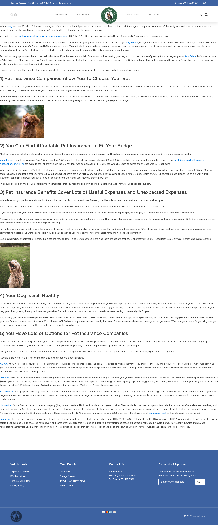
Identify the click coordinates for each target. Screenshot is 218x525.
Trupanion (5, 419)
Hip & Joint (65, 471)
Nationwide (6, 405)
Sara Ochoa (190, 56)
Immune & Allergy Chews (72, 480)
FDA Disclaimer (18, 476)
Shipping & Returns (20, 471)
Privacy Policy (17, 485)
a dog (9, 26)
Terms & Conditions (20, 480)
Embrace (4, 377)
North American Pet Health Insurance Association (43, 36)
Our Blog (154, 15)
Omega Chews (67, 476)
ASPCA (4, 363)
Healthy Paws (7, 391)
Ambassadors (131, 15)
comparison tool (157, 412)
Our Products (84, 15)
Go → (200, 482)
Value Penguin (7, 160)
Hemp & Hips (66, 485)
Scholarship (60, 15)
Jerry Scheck (131, 42)
